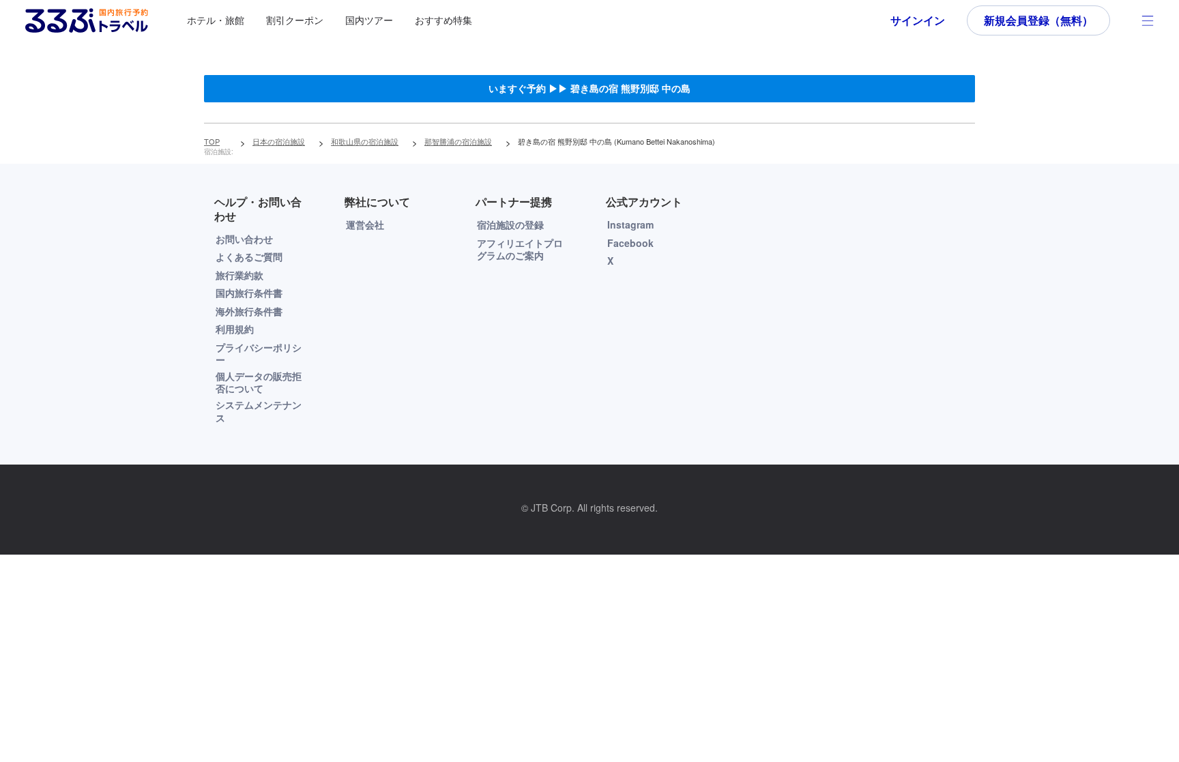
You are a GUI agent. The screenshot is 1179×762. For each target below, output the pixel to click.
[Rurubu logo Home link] (86, 20)
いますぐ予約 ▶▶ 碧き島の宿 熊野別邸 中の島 (589, 88)
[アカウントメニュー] (1148, 20)
